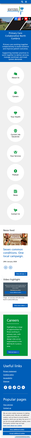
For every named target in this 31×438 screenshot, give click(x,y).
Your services (8, 405)
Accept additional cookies (15, 292)
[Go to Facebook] (16, 18)
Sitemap (6, 381)
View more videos (19, 305)
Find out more (12, 352)
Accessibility (7, 378)
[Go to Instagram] (19, 18)
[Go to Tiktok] (22, 18)
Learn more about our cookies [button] (12, 425)
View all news (20, 274)
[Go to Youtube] (26, 18)
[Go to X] (29, 18)
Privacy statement (9, 371)
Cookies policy (8, 375)
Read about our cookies (15, 290)
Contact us (7, 408)
